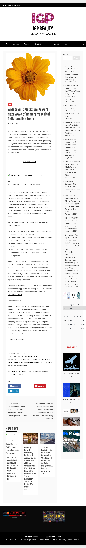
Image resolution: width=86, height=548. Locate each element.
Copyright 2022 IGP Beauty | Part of (21, 540)
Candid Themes (73, 540)
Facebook (15, 386)
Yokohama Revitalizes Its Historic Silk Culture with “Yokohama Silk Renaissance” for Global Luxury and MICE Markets (47, 457)
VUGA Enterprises (70, 373)
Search (65, 54)
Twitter (28, 386)
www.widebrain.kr (15, 295)
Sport (56, 44)
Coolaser (39, 540)
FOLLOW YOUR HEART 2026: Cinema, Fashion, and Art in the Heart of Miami (71, 223)
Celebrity (38, 44)
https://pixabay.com (23, 365)
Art (48, 44)
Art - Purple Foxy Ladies (17, 371)
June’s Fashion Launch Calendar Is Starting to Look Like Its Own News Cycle (72, 110)
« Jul (70, 339)
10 (64, 320)
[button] (25, 175)
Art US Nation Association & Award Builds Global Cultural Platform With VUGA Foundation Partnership (72, 147)
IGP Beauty (43, 28)
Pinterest (40, 386)
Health (66, 44)
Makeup (16, 44)
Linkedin (14, 391)
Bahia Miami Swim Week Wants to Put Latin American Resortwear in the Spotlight (72, 127)
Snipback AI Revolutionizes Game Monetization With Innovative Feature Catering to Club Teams (17, 409)
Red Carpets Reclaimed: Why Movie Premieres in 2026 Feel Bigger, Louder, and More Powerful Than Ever (72, 203)
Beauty (27, 44)
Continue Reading (30, 161)
